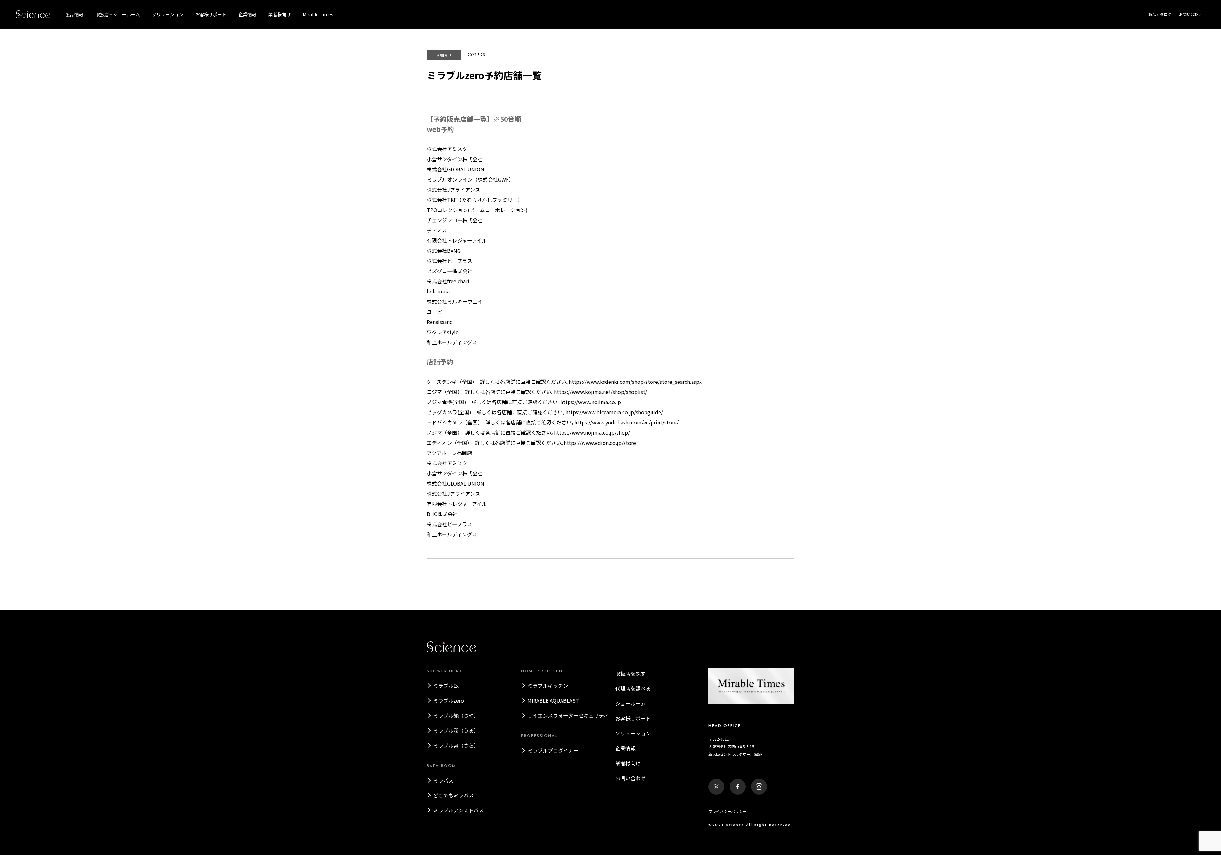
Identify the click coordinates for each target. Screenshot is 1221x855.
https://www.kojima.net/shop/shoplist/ (600, 392)
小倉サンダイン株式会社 (455, 159)
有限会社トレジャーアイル (457, 240)
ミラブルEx (446, 685)
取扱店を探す (630, 673)
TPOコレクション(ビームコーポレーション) (477, 210)
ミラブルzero (448, 700)
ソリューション (167, 14)
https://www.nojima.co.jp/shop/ (592, 432)
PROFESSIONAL (539, 736)
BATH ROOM (441, 766)
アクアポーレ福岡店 (449, 453)
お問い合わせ (1190, 14)
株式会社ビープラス (449, 261)
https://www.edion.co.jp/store (600, 442)
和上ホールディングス (452, 342)
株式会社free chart (448, 281)
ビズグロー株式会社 (450, 271)
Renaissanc (439, 322)
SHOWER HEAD (444, 671)
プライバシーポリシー (727, 811)
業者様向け (628, 763)
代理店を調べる (633, 688)
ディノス (437, 230)
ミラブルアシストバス (458, 810)
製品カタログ (1160, 14)
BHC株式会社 (442, 514)
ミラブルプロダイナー (553, 750)
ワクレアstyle (443, 332)
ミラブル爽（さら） (456, 745)
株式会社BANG (444, 250)
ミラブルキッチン (548, 685)
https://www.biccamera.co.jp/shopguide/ (614, 412)
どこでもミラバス (453, 795)
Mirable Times (318, 14)
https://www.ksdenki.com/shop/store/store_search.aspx (635, 381)
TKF (475, 199)
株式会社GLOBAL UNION (455, 169)
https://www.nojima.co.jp (590, 402)
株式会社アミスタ (447, 149)
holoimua (438, 291)
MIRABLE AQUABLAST (553, 700)
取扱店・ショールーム (117, 14)
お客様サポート (210, 14)
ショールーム (630, 703)
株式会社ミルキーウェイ (455, 301)
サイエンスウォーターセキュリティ (568, 715)
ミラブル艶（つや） (456, 715)
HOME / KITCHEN (541, 671)
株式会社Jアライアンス (453, 189)
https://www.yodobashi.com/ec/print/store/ (626, 422)
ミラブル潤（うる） (456, 730)
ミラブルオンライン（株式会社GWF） (470, 179)
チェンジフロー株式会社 (455, 220)
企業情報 (247, 14)
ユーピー (437, 311)
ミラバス (443, 780)
